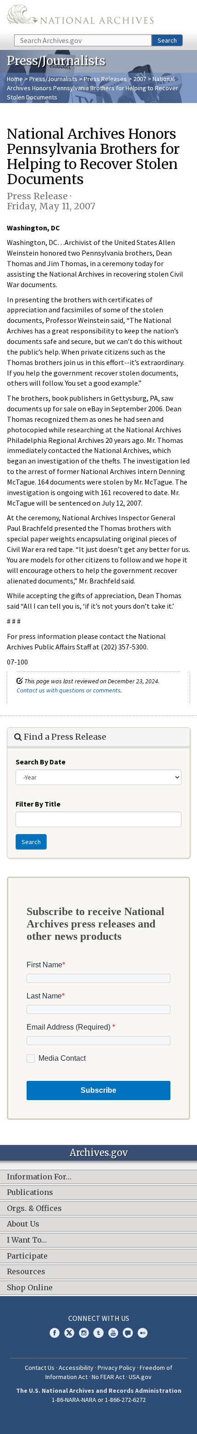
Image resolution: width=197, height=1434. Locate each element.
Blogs (127, 1332)
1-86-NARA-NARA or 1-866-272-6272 (99, 1400)
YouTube (113, 1332)
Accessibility (76, 1367)
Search (167, 40)
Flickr (142, 1332)
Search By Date (41, 761)
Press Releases (105, 79)
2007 (139, 79)
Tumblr (98, 1332)
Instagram (83, 1332)
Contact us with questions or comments (68, 690)
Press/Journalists (53, 79)
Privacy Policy (117, 1367)
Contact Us (40, 1367)
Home (15, 79)
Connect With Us (98, 1318)
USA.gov (140, 1377)
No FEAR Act (108, 1377)
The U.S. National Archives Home (80, 16)
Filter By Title (38, 803)
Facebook (54, 1332)
